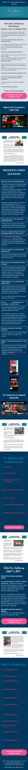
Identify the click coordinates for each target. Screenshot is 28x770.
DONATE (14, 4)
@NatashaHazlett (19, 352)
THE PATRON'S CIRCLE (18, 2)
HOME (6, 767)
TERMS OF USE (11, 767)
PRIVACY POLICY (20, 767)
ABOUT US (5, 2)
